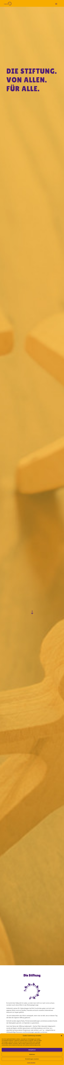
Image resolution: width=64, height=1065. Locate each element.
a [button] (56, 4)
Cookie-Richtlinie (31, 1062)
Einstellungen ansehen (32, 1059)
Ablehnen (32, 1054)
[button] (61, 1035)
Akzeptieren (32, 1050)
